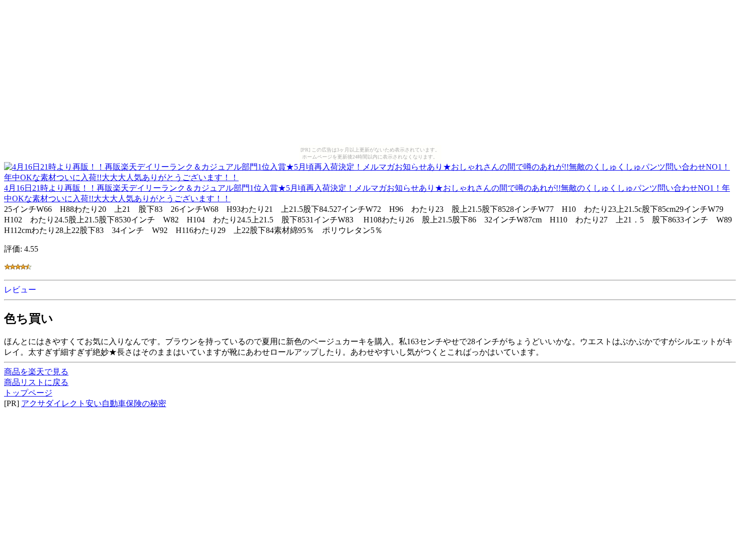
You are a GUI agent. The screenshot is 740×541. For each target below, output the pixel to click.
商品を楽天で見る (36, 371)
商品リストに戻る (36, 382)
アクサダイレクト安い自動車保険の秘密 (93, 403)
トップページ (28, 393)
